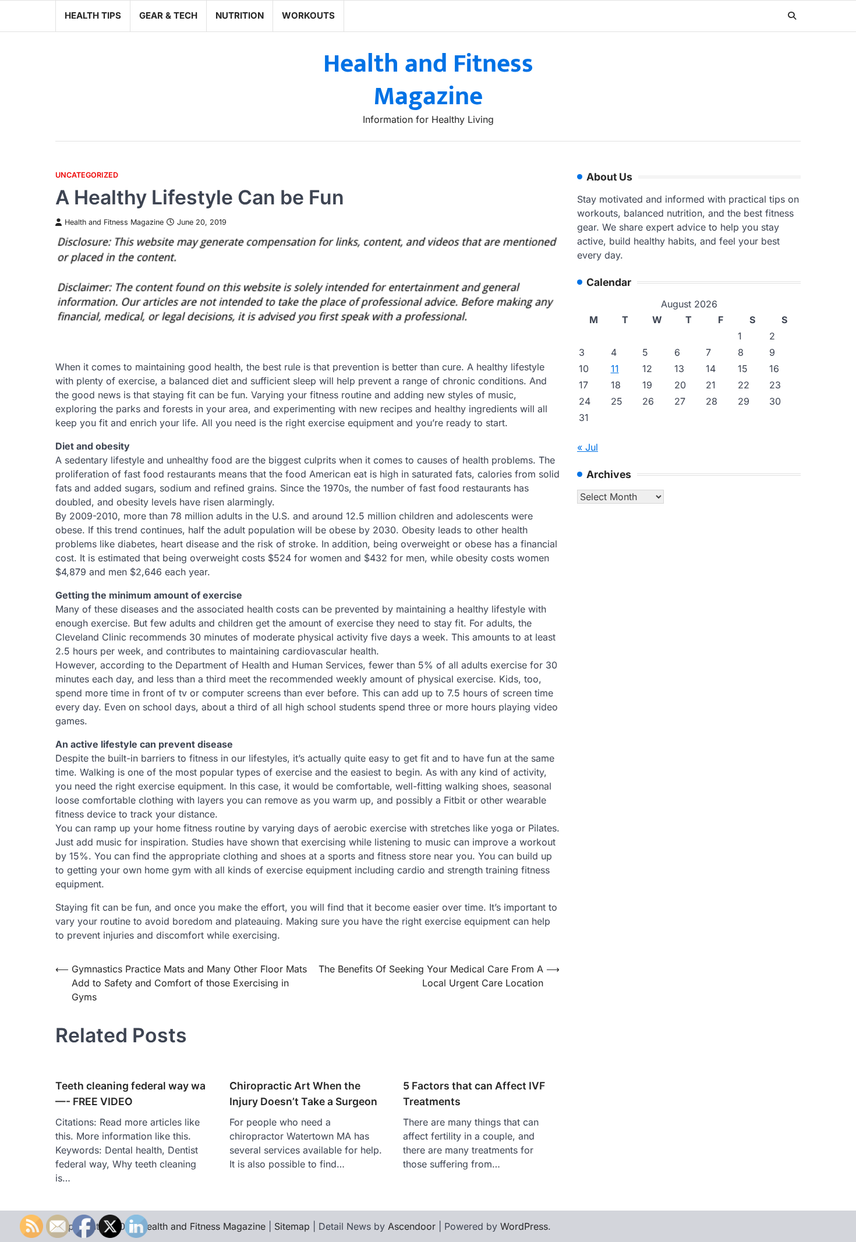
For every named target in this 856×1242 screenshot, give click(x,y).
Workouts (308, 15)
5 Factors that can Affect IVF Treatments (474, 1093)
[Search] (792, 15)
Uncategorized (86, 175)
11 (615, 369)
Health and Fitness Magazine (428, 80)
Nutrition (239, 15)
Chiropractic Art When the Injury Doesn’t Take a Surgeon (303, 1093)
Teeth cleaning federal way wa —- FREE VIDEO (130, 1093)
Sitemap (292, 1226)
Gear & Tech (168, 15)
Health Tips (93, 15)
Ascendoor (412, 1226)
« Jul (587, 448)
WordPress (524, 1226)
